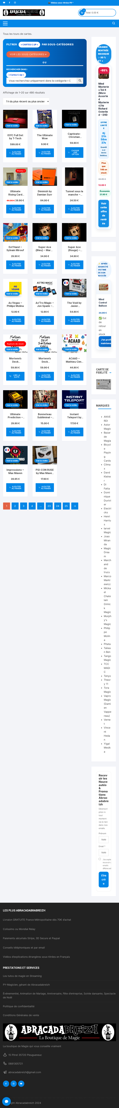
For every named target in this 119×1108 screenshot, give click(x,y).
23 (49, 506)
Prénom (102, 833)
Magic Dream (107, 552)
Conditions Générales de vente (21, 1015)
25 (66, 506)
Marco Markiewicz (107, 580)
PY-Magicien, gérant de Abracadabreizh (26, 984)
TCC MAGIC (107, 667)
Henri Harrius (107, 520)
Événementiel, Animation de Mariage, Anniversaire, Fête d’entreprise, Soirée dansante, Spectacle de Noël (59, 995)
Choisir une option (75, 152)
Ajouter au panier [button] (16, 153)
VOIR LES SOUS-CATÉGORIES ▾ (28, 54)
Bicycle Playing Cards (107, 452)
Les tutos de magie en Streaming (22, 975)
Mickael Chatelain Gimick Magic (107, 600)
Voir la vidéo (12, 125)
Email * (102, 846)
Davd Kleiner (107, 476)
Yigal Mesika (107, 747)
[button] (6, 1101)
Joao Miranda (107, 540)
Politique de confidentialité (18, 1006)
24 (57, 506)
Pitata (107, 644)
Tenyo (107, 675)
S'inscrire (103, 879)
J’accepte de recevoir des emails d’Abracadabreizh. (106, 864)
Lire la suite (16, 376)
